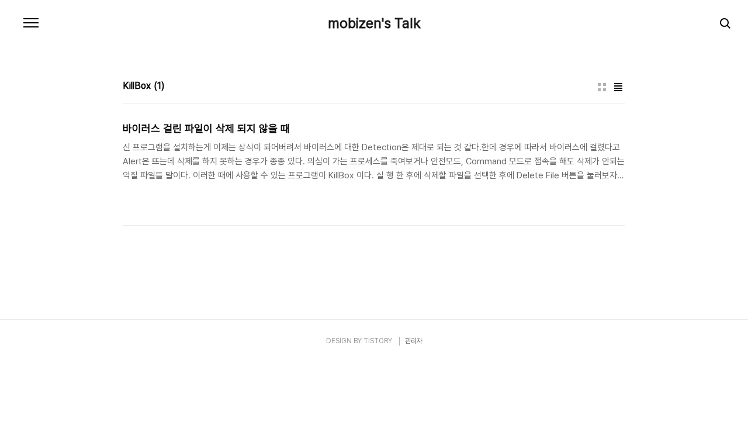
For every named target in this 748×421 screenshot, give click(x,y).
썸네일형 (602, 87)
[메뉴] (31, 23)
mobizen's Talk (374, 23)
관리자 (414, 341)
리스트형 (618, 87)
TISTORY (377, 341)
